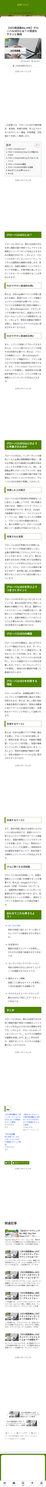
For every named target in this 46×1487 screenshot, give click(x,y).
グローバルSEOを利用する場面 (20, 167)
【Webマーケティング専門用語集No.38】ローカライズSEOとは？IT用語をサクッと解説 (31, 1119)
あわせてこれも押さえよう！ (19, 170)
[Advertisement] (23, 96)
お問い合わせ (32, 1467)
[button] (41, 784)
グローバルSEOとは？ (17, 148)
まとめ (10, 173)
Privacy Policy (32, 1471)
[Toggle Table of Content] (36, 145)
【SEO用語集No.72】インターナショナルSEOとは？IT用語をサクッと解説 (13, 1118)
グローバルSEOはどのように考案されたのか (23, 153)
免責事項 (23, 1475)
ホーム (13, 1467)
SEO (9, 1163)
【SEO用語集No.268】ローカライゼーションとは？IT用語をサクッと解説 (13, 1139)
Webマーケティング (22, 1163)
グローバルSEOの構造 (17, 164)
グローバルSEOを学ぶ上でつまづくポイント (23, 159)
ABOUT (14, 1471)
